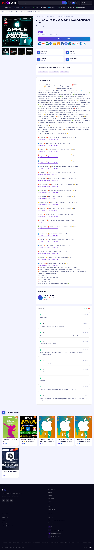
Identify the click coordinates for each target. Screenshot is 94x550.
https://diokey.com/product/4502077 (48, 222)
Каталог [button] (7, 7)
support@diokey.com (7, 525)
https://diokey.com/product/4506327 (48, 216)
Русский (90, 547)
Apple (44, 7)
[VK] (3, 500)
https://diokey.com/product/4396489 (48, 139)
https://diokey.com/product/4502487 (48, 228)
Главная (4, 11)
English (85, 547)
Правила (50, 517)
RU (73, 2)
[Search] (64, 2)
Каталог (50, 492)
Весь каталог (51, 509)
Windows (52, 7)
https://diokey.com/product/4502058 (48, 174)
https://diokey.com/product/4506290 (48, 163)
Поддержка (5, 517)
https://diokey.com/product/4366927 (48, 157)
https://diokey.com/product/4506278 (48, 210)
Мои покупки (5, 523)
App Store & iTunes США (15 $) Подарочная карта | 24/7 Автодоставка (65, 441)
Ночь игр (50, 523)
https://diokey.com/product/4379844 (48, 265)
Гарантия (4, 520)
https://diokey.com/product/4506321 (48, 186)
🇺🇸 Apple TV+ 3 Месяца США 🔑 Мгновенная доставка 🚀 (28, 441)
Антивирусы (81, 7)
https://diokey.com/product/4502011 (48, 198)
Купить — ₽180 (65, 39)
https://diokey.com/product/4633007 (48, 259)
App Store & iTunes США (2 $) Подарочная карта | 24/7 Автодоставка (47, 441)
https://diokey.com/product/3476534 (48, 236)
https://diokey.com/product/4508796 (48, 204)
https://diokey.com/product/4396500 (48, 145)
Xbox (36, 7)
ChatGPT (62, 7)
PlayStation (27, 7)
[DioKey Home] (9, 2)
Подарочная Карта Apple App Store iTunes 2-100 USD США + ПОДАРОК (10, 473)
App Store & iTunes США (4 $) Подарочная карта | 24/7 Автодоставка (83, 441)
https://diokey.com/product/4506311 (48, 169)
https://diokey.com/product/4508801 (48, 192)
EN (70, 2)
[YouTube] (11, 500)
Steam (17, 7)
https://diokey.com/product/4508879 (48, 180)
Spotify (72, 7)
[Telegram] (7, 500)
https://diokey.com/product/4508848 (48, 151)
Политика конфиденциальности (56, 520)
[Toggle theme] (78, 3)
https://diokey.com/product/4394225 (48, 253)
